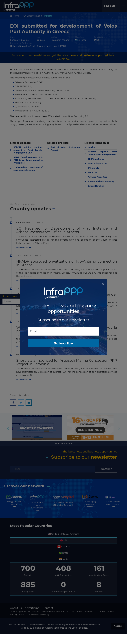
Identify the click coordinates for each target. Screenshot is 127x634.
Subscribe (63, 343)
